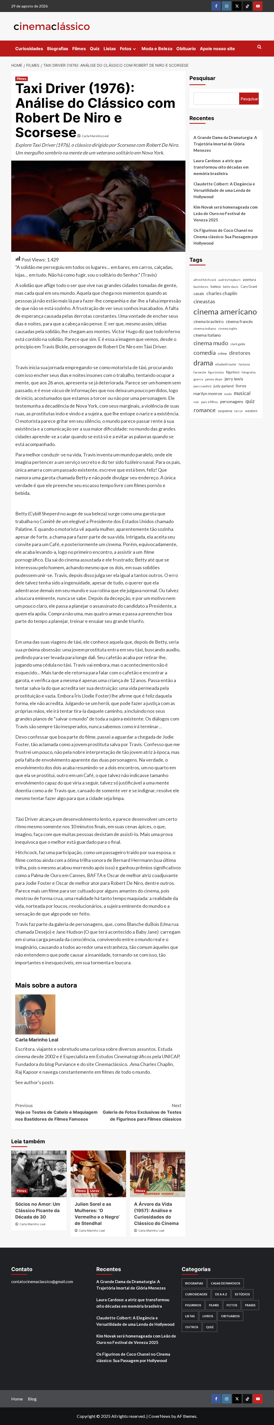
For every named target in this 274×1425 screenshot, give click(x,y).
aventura (249, 280)
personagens (231, 401)
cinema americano (225, 311)
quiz (250, 401)
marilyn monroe (207, 393)
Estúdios (242, 1294)
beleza (216, 286)
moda (228, 394)
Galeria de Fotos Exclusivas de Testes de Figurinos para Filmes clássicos (142, 1112)
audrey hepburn (229, 279)
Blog (32, 1398)
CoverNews (159, 1416)
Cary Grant (249, 287)
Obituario (186, 48)
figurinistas (216, 372)
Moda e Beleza (157, 48)
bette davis (230, 286)
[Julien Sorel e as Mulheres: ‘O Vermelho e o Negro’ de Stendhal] (98, 1174)
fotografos (249, 372)
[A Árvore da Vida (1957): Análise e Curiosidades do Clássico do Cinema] (157, 1174)
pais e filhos (209, 402)
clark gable (237, 344)
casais (198, 293)
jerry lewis (233, 378)
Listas (110, 48)
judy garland (224, 386)
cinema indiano (204, 329)
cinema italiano (207, 334)
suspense (225, 411)
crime (222, 353)
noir (196, 402)
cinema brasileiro (208, 321)
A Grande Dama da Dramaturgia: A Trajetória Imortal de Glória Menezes (225, 144)
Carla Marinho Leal (95, 136)
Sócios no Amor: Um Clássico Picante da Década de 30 (37, 1210)
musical (242, 393)
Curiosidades (29, 48)
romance (204, 410)
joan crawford (202, 386)
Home (17, 1398)
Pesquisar (202, 78)
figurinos (232, 372)
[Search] (259, 47)
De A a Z (221, 1294)
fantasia (244, 364)
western (251, 411)
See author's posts (34, 1082)
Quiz (95, 48)
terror (238, 411)
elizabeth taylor (226, 364)
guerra (198, 379)
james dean (213, 379)
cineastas (204, 301)
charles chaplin (221, 293)
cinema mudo (210, 343)
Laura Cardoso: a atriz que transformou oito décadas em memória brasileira (221, 167)
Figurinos (193, 1305)
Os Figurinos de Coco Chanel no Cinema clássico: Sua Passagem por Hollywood (225, 236)
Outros (191, 1327)
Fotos (125, 48)
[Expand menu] (134, 49)
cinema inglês (227, 328)
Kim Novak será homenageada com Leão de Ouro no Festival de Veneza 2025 (225, 213)
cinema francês (239, 321)
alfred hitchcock (204, 279)
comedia (204, 352)
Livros (94, 1191)
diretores (239, 353)
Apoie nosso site (217, 48)
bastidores (200, 286)
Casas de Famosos (225, 1283)
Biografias (57, 48)
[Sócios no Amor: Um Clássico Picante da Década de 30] (39, 1174)
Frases (250, 1305)
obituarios (230, 1316)
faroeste (199, 372)
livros (241, 385)
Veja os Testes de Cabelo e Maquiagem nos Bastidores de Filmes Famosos (56, 1112)
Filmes (79, 48)
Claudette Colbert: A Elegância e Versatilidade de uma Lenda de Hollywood (224, 190)
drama (203, 363)
